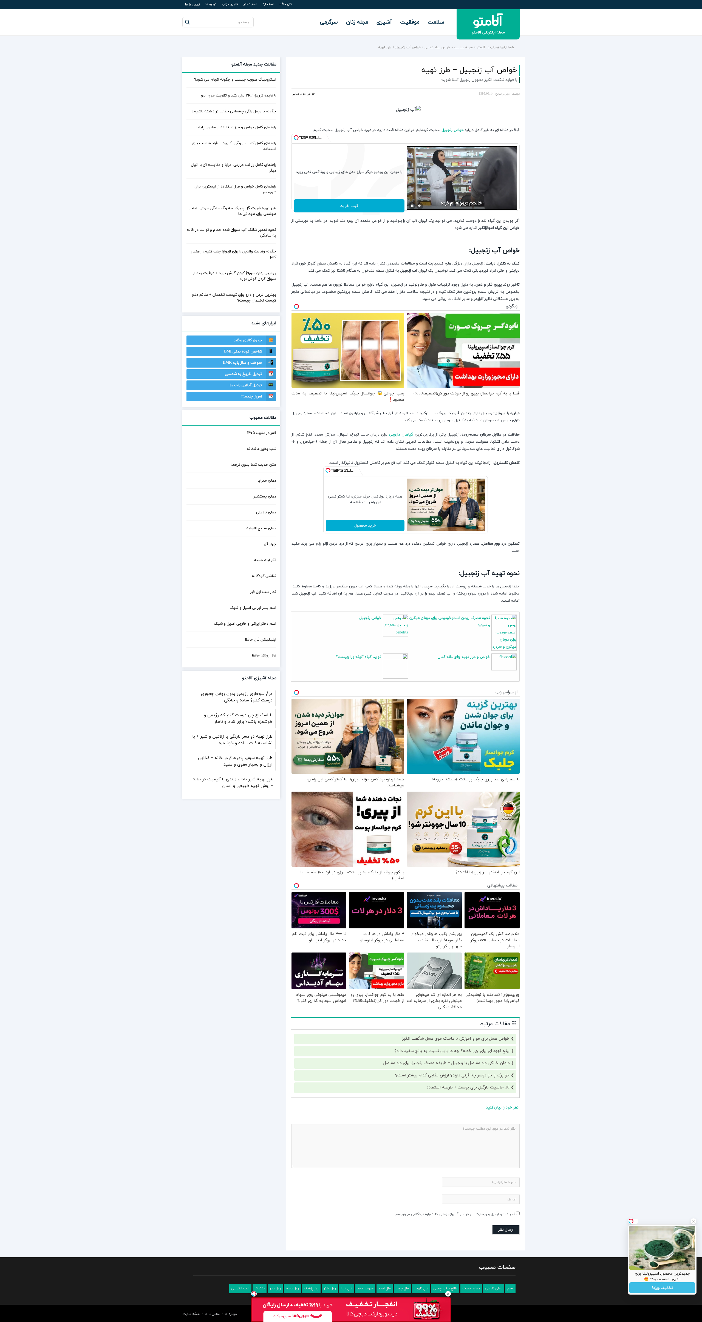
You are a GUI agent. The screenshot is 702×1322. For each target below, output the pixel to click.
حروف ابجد (365, 1288)
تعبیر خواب (230, 4)
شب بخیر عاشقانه (261, 448)
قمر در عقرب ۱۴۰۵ (261, 433)
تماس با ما (192, 4)
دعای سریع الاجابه (261, 528)
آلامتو (481, 47)
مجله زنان (357, 22)
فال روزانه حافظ (263, 655)
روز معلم (292, 1288)
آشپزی (384, 22)
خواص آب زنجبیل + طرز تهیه (469, 70)
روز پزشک (311, 1288)
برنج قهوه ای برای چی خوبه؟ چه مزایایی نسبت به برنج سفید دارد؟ (451, 1051)
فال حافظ (285, 4)
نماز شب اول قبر (263, 592)
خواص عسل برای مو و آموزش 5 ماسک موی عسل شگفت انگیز (455, 1039)
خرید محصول (365, 525)
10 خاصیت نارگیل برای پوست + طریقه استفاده (468, 1087)
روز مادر (275, 1288)
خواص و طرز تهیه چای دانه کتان (464, 656)
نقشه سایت (191, 1314)
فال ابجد (384, 1288)
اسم (510, 1288)
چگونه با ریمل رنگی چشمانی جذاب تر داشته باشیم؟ (234, 111)
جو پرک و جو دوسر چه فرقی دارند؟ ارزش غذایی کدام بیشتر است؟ (452, 1075)
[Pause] (412, 206)
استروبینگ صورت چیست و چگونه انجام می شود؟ (235, 79)
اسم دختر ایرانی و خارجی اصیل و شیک (245, 623)
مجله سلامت (463, 47)
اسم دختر (250, 4)
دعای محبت (471, 1288)
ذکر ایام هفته (265, 560)
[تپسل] (296, 137)
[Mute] (420, 206)
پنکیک (259, 1288)
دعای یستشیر (264, 496)
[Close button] (448, 1294)
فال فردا (346, 1288)
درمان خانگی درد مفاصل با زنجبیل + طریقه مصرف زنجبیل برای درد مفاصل (446, 1063)
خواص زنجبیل (452, 130)
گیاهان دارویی (401, 434)
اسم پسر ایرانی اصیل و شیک (253, 607)
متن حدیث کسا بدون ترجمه (253, 464)
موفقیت (410, 22)
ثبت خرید (349, 206)
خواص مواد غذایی (437, 47)
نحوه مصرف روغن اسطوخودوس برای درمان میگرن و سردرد (449, 621)
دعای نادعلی (266, 512)
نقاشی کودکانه (264, 576)
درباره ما (210, 4)
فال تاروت (421, 1288)
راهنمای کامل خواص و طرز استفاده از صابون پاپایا (236, 127)
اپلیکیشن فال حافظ (260, 639)
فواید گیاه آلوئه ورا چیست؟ (358, 656)
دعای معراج (267, 480)
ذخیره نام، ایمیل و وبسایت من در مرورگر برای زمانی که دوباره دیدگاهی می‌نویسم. (455, 1214)
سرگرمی (329, 22)
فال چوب (402, 1288)
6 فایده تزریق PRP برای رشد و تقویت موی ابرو (238, 95)
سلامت (436, 22)
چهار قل (270, 544)
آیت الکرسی (240, 1288)
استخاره (268, 4)
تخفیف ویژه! (662, 1287)
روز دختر (330, 1288)
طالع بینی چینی (445, 1288)
